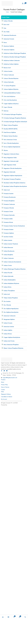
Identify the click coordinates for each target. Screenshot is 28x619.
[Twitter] (4, 370)
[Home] (3, 617)
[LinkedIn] (6, 370)
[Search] (25, 617)
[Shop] (8, 617)
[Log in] (22, 3)
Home (7, 12)
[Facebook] (1, 370)
